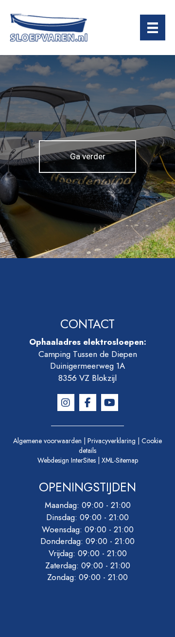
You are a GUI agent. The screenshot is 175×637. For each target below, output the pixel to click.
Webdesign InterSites (66, 460)
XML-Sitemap (120, 460)
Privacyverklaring (112, 441)
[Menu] (152, 27)
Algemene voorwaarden (47, 441)
